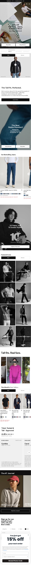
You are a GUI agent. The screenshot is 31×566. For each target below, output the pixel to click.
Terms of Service (26, 549)
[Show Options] (27, 556)
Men (21, 531)
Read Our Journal (15, 513)
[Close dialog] (28, 535)
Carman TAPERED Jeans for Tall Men (8, 193)
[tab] (8, 260)
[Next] (29, 177)
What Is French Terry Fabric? (10, 508)
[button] (14, 373)
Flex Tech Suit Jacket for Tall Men (15, 415)
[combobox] (15, 556)
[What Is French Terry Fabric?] (11, 494)
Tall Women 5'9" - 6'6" (19, 1)
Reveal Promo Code (15, 561)
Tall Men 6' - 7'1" (10, 1)
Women (13, 531)
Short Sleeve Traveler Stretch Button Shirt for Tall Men (4, 415)
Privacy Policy (5, 550)
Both (28, 531)
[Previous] (2, 177)
